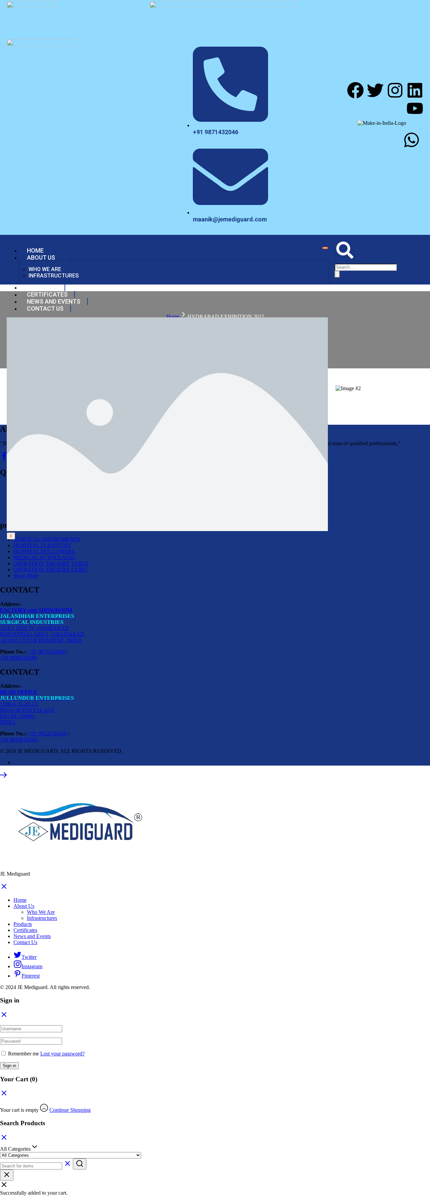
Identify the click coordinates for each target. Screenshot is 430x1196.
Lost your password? (62, 1053)
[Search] (337, 274)
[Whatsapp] (411, 140)
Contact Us (45, 308)
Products (42, 287)
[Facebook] (355, 90)
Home (35, 250)
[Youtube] (414, 108)
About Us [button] (23, 906)
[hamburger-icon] (325, 248)
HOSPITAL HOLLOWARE (44, 551)
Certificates (47, 294)
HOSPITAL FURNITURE (42, 545)
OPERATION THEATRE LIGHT (50, 569)
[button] (344, 257)
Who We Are (45, 269)
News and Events (53, 301)
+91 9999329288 (18, 658)
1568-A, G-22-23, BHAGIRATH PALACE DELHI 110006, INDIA (37, 707)
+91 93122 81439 (47, 733)
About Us (41, 257)
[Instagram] (395, 90)
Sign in (9, 1065)
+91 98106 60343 (19, 739)
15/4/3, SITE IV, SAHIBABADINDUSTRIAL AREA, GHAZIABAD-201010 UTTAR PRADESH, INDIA (42, 625)
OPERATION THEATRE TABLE (51, 563)
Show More (26, 575)
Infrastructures (54, 275)
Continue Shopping (70, 1110)
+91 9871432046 (46, 652)
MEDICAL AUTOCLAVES (44, 557)
